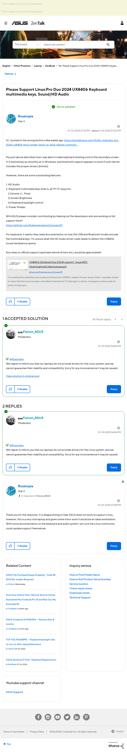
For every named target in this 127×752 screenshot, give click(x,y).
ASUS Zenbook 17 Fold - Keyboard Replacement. (31, 659)
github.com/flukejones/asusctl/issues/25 (45, 272)
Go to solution (66, 107)
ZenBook (50, 65)
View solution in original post (23, 376)
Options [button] (9, 73)
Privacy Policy (37, 731)
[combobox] (77, 45)
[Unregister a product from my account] (116, 319)
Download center (79, 593)
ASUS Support (14, 692)
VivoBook (12, 608)
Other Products (22, 65)
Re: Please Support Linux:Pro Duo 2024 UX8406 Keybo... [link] (88, 65)
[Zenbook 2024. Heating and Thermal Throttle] (122, 319)
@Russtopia (16, 359)
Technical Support (80, 597)
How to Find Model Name (84, 575)
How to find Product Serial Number (90, 579)
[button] (10, 301)
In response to (35, 496)
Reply (113, 301)
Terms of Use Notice (13, 731)
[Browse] (7, 23)
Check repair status (80, 588)
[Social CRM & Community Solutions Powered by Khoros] (116, 745)
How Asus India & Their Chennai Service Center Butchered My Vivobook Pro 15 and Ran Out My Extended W (31, 600)
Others (11, 584)
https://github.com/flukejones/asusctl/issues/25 (34, 225)
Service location (78, 584)
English (6, 65)
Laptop (38, 65)
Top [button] (8, 744)
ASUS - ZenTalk (28, 23)
